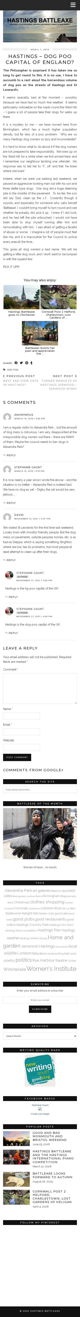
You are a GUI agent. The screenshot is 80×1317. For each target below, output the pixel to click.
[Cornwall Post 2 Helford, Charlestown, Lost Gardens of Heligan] (58, 297)
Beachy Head (59, 890)
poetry (9, 960)
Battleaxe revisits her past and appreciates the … (40, 350)
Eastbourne (13, 913)
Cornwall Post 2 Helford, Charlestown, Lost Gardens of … (58, 314)
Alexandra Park (18, 890)
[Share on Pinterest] (27, 363)
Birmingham (51, 896)
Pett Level (70, 953)
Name (8, 709)
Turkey (72, 960)
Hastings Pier (49, 930)
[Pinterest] (21, 1245)
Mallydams (39, 953)
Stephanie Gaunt (30, 572)
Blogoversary (68, 896)
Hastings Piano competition (21, 930)
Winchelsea (14, 969)
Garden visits (46, 913)
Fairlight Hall (30, 913)
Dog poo (12, 369)
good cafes (62, 913)
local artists (62, 946)
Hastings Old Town (61, 924)
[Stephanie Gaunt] (40, 1109)
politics (24, 960)
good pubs (23, 919)
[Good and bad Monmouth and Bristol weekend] (16, 1138)
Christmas (21, 902)
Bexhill (39, 896)
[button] (74, 5)
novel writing (55, 953)
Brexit (11, 902)
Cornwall (20, 908)
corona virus (51, 908)
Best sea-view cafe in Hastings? (21, 380)
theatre (61, 960)
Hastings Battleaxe (45, 1311)
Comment (10, 669)
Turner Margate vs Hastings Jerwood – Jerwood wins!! (58, 382)
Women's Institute (51, 968)
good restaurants (50, 919)
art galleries (42, 891)
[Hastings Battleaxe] (40, 21)
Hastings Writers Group (33, 938)
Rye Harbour (43, 960)
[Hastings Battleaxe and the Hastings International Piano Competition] (16, 1157)
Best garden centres (24, 896)
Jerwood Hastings (38, 946)
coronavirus (34, 908)
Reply (11, 455)
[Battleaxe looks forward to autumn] (16, 1179)
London (24, 953)
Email (7, 724)
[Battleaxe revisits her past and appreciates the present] (40, 333)
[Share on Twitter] (21, 363)
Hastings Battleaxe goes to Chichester (21, 313)
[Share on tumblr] (32, 363)
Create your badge (40, 1114)
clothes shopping (47, 902)
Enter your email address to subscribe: (40, 990)
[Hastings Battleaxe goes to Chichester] (21, 297)
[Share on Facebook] (16, 363)
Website (8, 740)
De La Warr (69, 908)
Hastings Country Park (32, 925)
